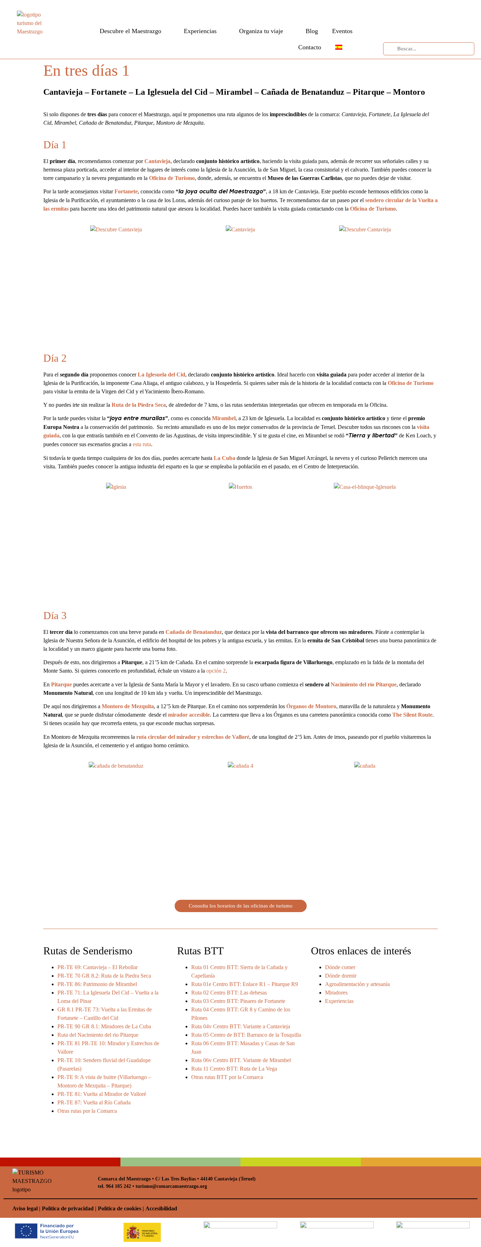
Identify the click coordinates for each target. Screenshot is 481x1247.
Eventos (342, 31)
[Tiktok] (401, 27)
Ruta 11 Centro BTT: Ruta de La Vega (234, 1069)
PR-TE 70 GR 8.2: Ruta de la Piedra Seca (104, 976)
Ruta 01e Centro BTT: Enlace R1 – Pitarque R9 (244, 984)
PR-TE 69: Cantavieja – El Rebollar (97, 967)
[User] (431, 27)
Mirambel (224, 418)
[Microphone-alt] (416, 27)
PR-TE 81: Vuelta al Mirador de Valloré (101, 1094)
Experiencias (200, 31)
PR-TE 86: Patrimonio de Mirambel (97, 984)
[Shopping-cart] (445, 27)
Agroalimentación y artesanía (357, 984)
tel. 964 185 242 (114, 1186)
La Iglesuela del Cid (161, 375)
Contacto (309, 47)
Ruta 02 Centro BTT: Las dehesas (229, 993)
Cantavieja (157, 161)
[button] (46, 273)
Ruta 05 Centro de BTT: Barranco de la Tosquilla (246, 1035)
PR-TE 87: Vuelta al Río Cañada (94, 1102)
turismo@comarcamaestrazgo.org (170, 1186)
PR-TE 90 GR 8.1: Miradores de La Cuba (104, 1026)
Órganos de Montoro (311, 706)
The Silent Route (412, 715)
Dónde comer (340, 967)
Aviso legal (25, 1208)
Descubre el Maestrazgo (130, 31)
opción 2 (216, 671)
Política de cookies (119, 1208)
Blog (312, 31)
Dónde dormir (340, 976)
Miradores (336, 993)
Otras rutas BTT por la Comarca (227, 1077)
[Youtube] (416, 13)
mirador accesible (189, 715)
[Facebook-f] (401, 13)
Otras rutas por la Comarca (87, 1111)
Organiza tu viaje (261, 31)
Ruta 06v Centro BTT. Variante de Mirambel (241, 1060)
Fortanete (126, 191)
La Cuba (224, 458)
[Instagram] (445, 13)
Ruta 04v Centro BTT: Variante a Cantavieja (240, 1026)
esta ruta (142, 444)
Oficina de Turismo (172, 178)
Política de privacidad (68, 1208)
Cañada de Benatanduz (193, 632)
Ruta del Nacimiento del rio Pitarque (97, 1035)
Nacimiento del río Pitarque (363, 684)
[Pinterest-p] (431, 13)
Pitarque (61, 684)
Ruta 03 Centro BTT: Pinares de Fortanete (238, 1001)
